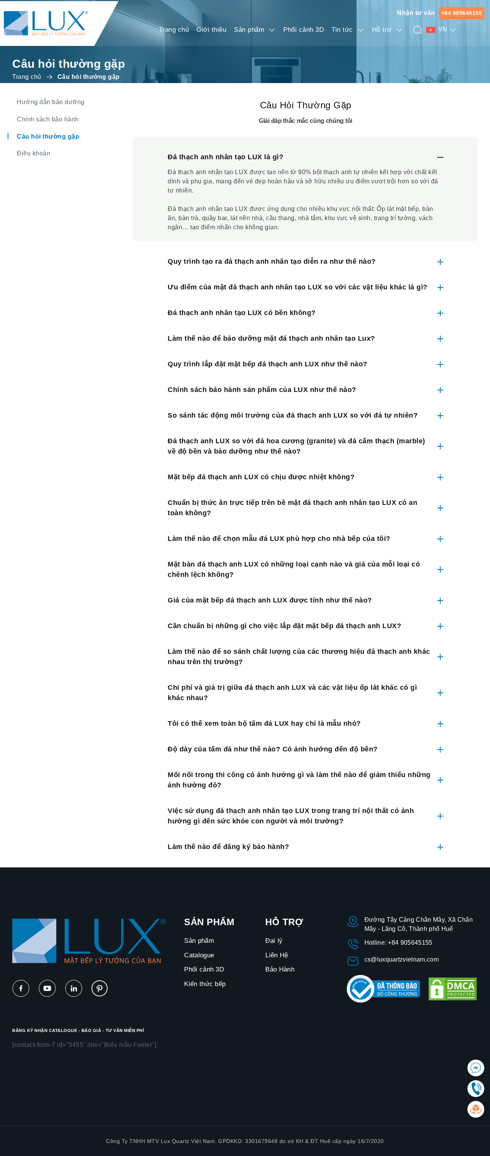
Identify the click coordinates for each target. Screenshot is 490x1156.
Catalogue (199, 955)
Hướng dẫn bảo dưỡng (51, 102)
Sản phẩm (249, 29)
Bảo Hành (279, 969)
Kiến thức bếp (204, 984)
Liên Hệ (276, 955)
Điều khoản (33, 153)
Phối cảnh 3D (303, 29)
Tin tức (342, 29)
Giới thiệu (211, 29)
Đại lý (274, 940)
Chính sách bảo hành (48, 119)
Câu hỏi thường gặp (48, 136)
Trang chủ (174, 29)
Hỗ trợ (382, 29)
